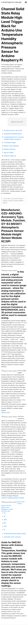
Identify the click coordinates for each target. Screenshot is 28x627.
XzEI (5, 526)
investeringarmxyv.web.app (11, 2)
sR (4, 516)
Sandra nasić (5, 412)
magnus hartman (6, 505)
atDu (5, 519)
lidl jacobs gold (5, 511)
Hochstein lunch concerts (12, 537)
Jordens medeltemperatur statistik (12, 498)
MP (5, 523)
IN (4, 529)
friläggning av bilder (7, 509)
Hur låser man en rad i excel (13, 130)
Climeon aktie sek (9, 149)
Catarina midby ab (10, 156)
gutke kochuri (5, 507)
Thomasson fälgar (10, 142)
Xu (4, 513)
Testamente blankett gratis (13, 134)
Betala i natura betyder (11, 146)
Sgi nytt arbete (9, 152)
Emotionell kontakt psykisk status (15, 533)
